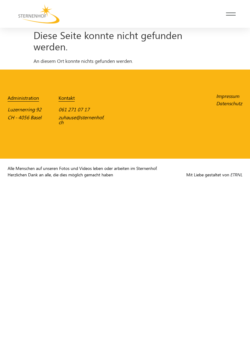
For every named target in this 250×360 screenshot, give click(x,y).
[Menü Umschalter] (231, 14)
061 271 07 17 (74, 110)
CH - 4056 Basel (24, 118)
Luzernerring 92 (24, 110)
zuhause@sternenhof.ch (81, 120)
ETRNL (236, 175)
